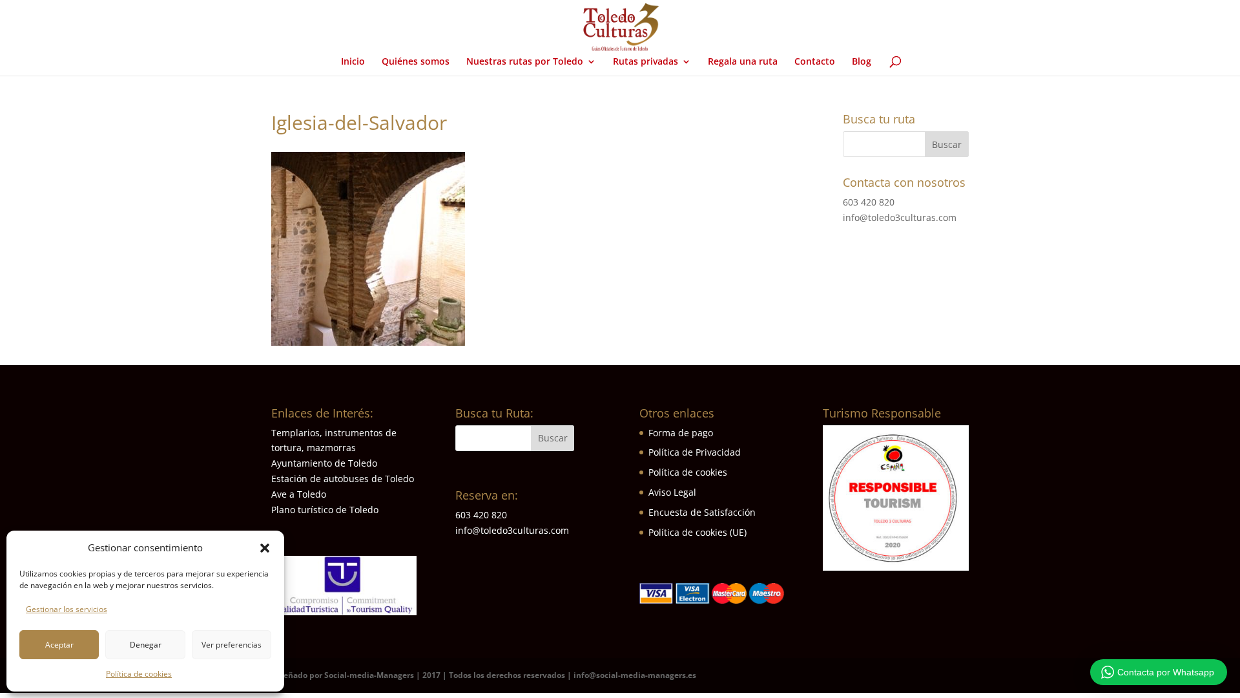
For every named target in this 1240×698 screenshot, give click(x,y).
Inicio (353, 62)
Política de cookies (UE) (697, 532)
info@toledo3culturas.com (899, 217)
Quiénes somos (416, 62)
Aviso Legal (672, 492)
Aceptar (59, 644)
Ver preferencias (232, 644)
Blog (861, 62)
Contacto (814, 62)
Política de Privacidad (694, 452)
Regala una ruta (743, 62)
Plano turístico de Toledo (324, 509)
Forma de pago (680, 433)
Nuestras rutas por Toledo (524, 62)
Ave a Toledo (298, 494)
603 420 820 (868, 202)
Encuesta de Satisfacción (702, 512)
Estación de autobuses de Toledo (342, 478)
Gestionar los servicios (66, 609)
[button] (264, 548)
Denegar (145, 644)
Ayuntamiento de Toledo (324, 463)
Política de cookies (139, 673)
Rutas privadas (645, 62)
